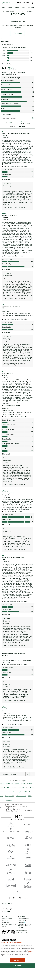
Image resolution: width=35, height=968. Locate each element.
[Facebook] (3, 908)
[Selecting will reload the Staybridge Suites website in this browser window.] (10, 885)
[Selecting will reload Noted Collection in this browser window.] (10, 844)
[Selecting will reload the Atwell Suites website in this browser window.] (28, 878)
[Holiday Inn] (6, 3)
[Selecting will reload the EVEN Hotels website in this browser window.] (10, 865)
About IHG (4, 916)
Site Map (4, 926)
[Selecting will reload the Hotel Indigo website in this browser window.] (28, 837)
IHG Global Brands (7, 918)
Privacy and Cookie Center (9, 924)
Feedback (21, 927)
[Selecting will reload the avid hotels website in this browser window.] (10, 878)
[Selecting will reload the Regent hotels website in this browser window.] (28, 824)
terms (19, 950)
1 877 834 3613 (21, 932)
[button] (32, 2)
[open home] (1, 808)
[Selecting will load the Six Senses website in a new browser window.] (10, 824)
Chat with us (5, 920)
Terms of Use (5, 922)
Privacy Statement (22, 952)
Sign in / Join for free (24, 2)
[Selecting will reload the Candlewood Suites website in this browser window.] (17, 892)
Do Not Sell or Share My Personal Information (24, 925)
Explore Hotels (22, 920)
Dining (23, 7)
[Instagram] (10, 908)
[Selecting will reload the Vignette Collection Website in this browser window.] (28, 831)
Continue (17, 960)
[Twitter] (6, 908)
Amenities (17, 7)
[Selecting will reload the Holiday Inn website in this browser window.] (10, 872)
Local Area (30, 7)
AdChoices (21, 922)
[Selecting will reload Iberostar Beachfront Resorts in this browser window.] (10, 858)
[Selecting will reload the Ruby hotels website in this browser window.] (10, 851)
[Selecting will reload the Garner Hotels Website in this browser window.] (28, 872)
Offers (4, 7)
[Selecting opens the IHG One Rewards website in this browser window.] (17, 898)
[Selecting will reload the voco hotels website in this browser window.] (28, 844)
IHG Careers (21, 916)
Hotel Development (23, 918)
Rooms (9, 7)
